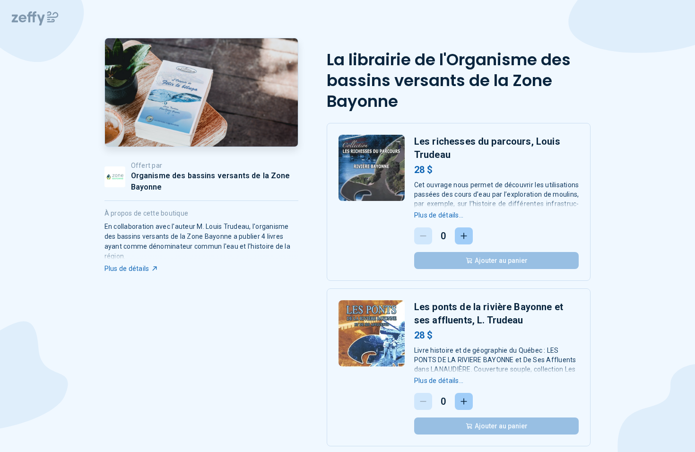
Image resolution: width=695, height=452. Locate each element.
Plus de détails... (439, 215)
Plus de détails (126, 268)
